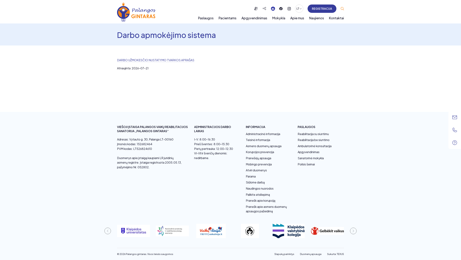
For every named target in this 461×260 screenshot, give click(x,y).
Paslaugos (206, 18)
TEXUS (340, 254)
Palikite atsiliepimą (258, 194)
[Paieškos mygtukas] (342, 8)
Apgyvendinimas (254, 18)
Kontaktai (336, 18)
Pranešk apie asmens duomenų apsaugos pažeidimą (266, 209)
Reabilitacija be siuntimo (314, 140)
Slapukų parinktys (284, 254)
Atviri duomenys (256, 170)
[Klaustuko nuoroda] (454, 142)
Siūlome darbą (255, 182)
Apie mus (297, 18)
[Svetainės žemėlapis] (264, 8)
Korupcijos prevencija (260, 152)
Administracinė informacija (263, 134)
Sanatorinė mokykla (311, 158)
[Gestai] (256, 8)
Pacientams (227, 18)
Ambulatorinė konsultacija (315, 146)
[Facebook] (281, 8)
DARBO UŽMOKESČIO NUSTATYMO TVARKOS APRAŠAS (155, 60)
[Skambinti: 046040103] (454, 130)
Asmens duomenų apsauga (263, 146)
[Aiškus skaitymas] (273, 9)
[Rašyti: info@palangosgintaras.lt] (454, 117)
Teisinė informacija (258, 140)
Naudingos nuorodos (260, 188)
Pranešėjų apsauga (258, 158)
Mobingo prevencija (259, 164)
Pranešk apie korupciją (260, 200)
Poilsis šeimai (306, 164)
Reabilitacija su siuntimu (313, 134)
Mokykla (278, 18)
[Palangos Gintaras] (136, 11)
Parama (251, 176)
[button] (107, 231)
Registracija (322, 8)
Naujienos (316, 18)
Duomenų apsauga (310, 254)
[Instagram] (289, 9)
